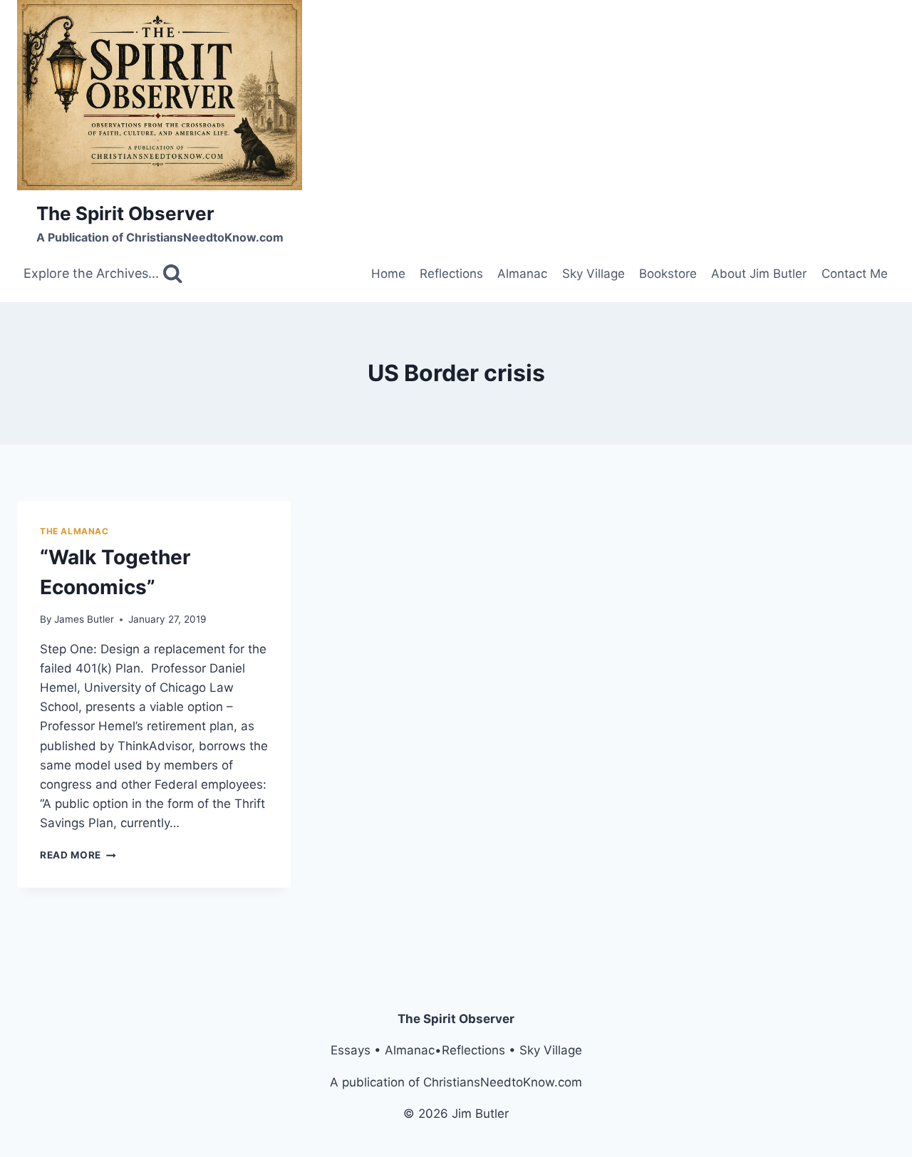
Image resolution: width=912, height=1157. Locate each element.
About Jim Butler (759, 273)
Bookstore (668, 273)
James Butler (84, 619)
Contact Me (855, 273)
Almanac (522, 273)
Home (388, 273)
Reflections (451, 273)
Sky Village (593, 273)
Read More (78, 855)
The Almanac (74, 531)
